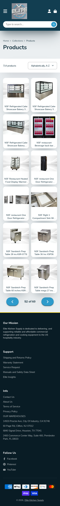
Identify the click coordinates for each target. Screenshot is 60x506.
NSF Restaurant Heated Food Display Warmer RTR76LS (16, 167)
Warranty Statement (13, 362)
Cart (55, 11)
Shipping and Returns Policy (17, 357)
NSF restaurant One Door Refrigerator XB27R (16, 204)
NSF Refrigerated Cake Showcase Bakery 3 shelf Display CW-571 (16, 95)
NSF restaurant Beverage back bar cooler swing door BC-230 (44, 131)
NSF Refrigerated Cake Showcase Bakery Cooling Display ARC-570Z (16, 131)
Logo (19, 11)
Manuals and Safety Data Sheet (19, 372)
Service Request (11, 367)
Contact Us (8, 397)
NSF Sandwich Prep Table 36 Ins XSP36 (44, 240)
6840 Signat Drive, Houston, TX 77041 (22, 430)
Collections (17, 41)
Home (6, 41)
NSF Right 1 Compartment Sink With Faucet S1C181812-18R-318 (44, 204)
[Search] (53, 24)
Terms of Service (11, 406)
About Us (7, 401)
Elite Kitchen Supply (34, 500)
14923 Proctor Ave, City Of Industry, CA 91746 (26, 421)
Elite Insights (9, 377)
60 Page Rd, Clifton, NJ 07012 (18, 426)
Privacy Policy (10, 411)
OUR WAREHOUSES (14, 416)
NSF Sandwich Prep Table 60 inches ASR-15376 (16, 276)
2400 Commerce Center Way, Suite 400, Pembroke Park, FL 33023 (29, 437)
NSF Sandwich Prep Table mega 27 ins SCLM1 (44, 276)
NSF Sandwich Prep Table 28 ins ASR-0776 (16, 240)
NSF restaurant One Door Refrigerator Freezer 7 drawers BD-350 (44, 167)
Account (49, 11)
